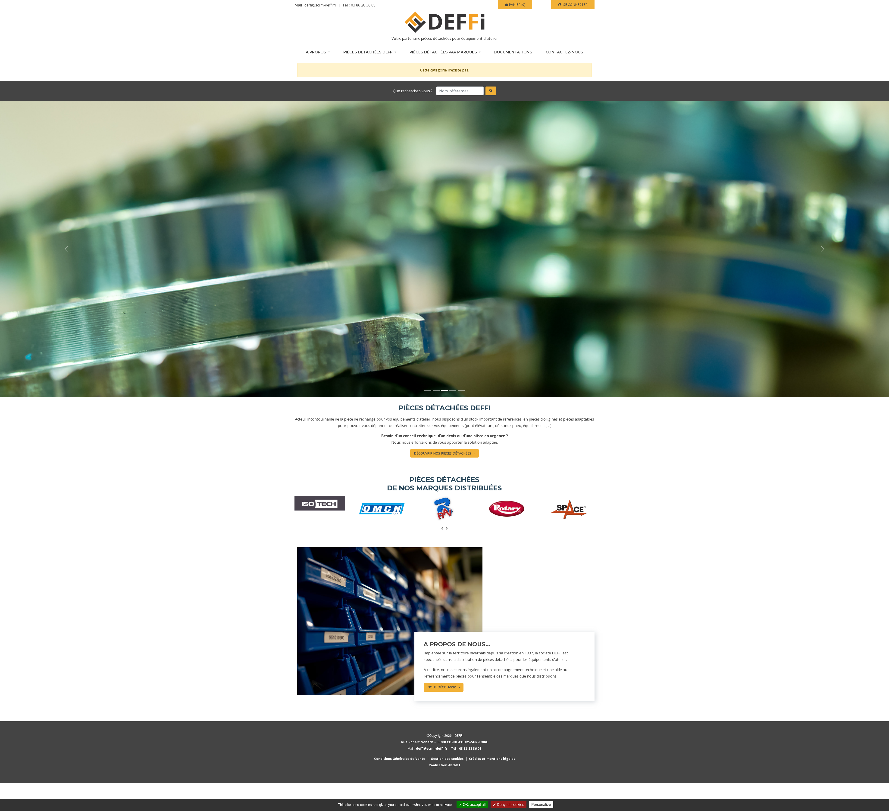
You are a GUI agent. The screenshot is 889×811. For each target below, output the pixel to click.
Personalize (541, 805)
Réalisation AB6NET (444, 765)
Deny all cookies (510, 805)
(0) (517, 4)
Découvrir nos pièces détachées (442, 453)
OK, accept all (474, 805)
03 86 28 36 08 (363, 5)
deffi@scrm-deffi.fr (320, 5)
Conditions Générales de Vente (399, 758)
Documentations (513, 52)
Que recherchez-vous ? (412, 90)
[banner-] (427, 390)
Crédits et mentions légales (492, 758)
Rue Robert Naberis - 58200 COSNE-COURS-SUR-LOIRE (444, 742)
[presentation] (442, 528)
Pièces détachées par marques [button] (444, 52)
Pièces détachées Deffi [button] (368, 52)
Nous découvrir (441, 687)
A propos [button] (316, 52)
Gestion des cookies (447, 758)
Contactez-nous (564, 52)
